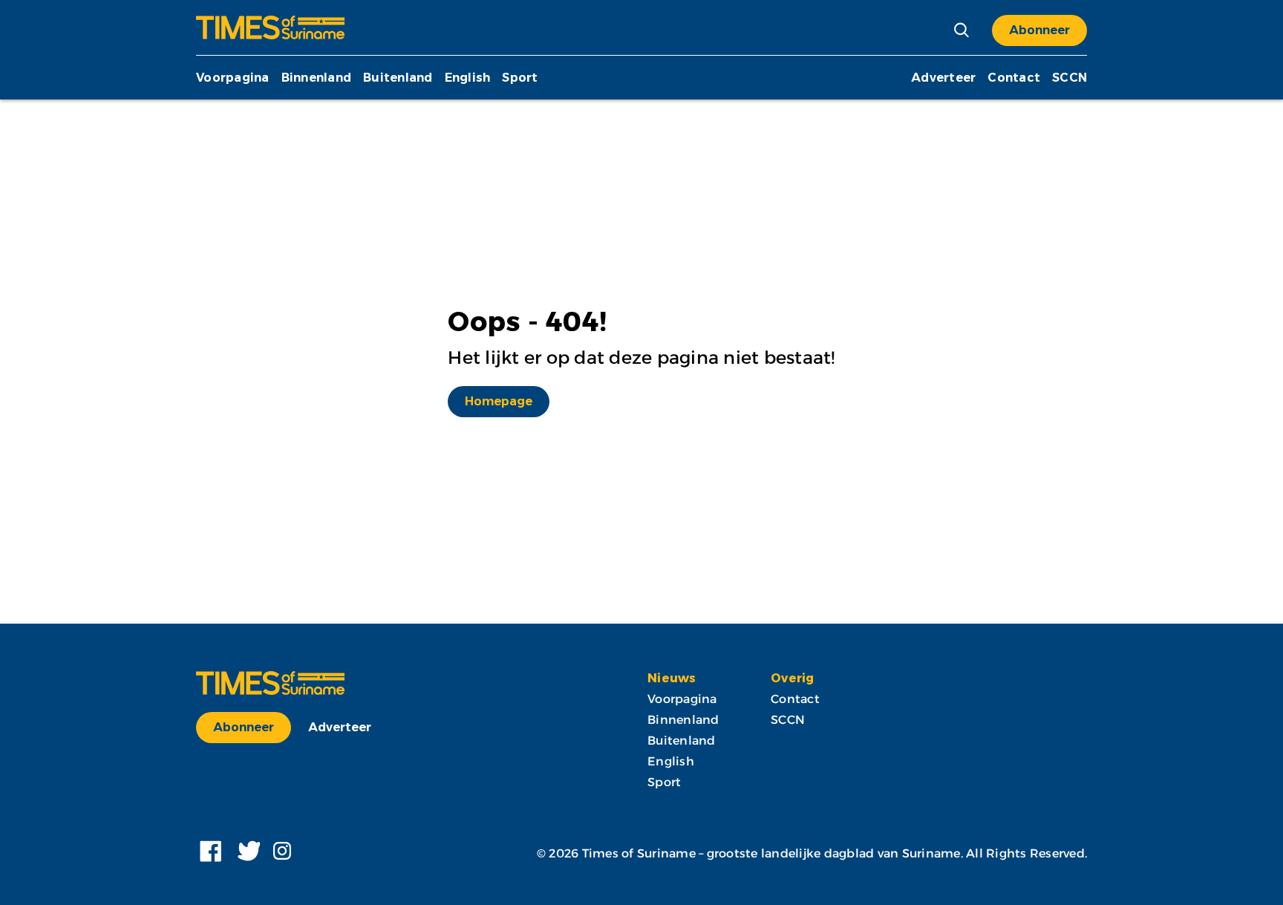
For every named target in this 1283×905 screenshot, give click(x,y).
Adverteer (943, 78)
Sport (520, 78)
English (468, 78)
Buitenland (398, 78)
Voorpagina (233, 78)
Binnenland (316, 78)
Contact (1013, 78)
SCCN (1069, 78)
